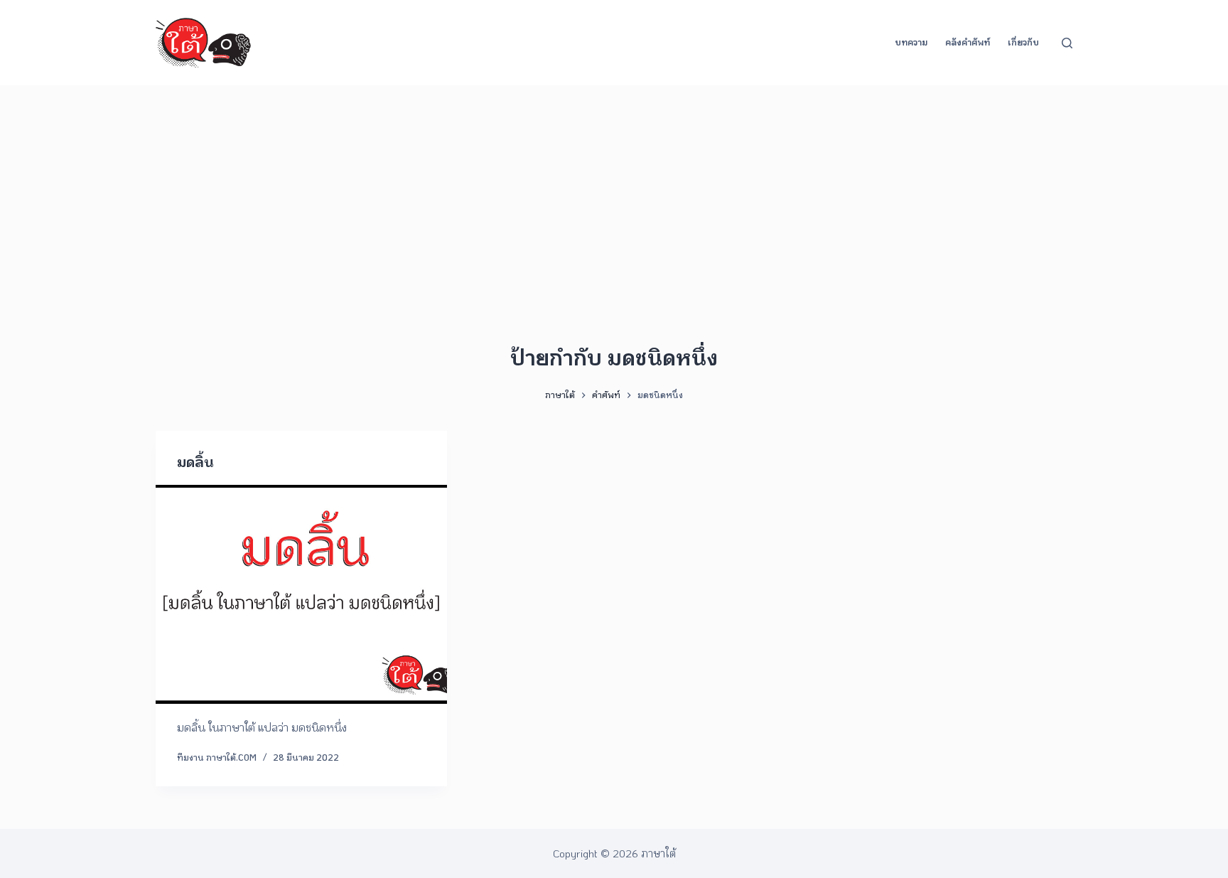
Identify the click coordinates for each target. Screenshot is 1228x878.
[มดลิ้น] (301, 594)
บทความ (911, 42)
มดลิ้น (195, 461)
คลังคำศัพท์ (967, 42)
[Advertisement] (614, 191)
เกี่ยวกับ (1023, 42)
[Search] (1067, 43)
